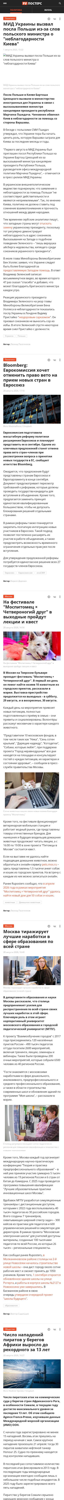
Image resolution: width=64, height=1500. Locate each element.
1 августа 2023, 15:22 (13, 49)
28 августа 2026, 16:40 (13, 952)
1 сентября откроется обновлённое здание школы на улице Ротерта (32, 1279)
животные (10, 902)
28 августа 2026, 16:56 (13, 627)
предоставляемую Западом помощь (26, 270)
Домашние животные (29, 902)
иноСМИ (41, 572)
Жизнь (48, 10)
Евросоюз (9, 572)
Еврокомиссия (25, 572)
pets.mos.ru (49, 864)
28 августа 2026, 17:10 (13, 390)
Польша (21, 336)
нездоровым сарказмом (34, 317)
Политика (16, 10)
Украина (9, 336)
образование (11, 1305)
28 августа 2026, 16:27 (13, 1355)
